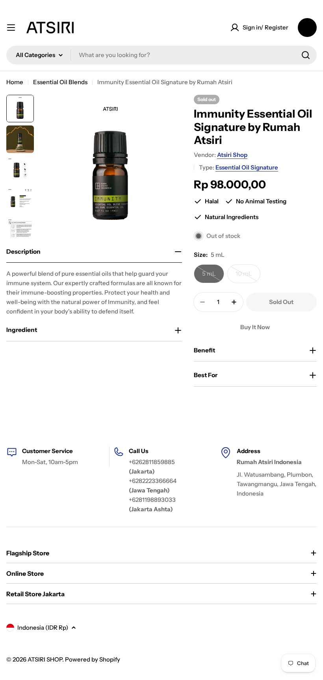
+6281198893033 (152, 499)
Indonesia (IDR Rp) (42, 627)
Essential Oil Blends (60, 82)
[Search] (305, 55)
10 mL (248, 276)
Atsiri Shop (232, 154)
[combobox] (161, 55)
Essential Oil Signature (246, 167)
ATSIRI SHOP (45, 659)
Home (14, 82)
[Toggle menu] (11, 27)
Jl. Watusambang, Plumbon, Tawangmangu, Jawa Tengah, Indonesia (276, 484)
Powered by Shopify (92, 659)
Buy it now (255, 327)
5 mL (213, 276)
